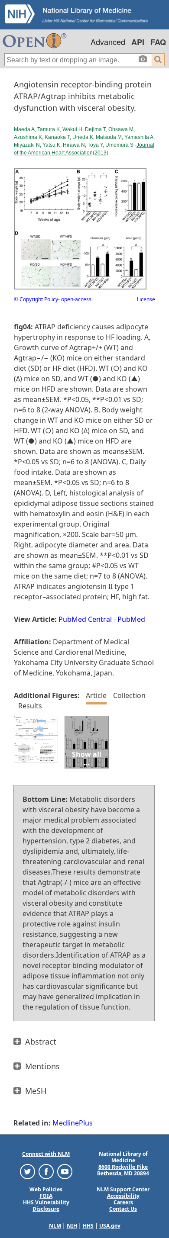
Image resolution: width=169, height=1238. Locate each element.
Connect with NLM (46, 1154)
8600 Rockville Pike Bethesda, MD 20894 (123, 1170)
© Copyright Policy (36, 299)
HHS (88, 1225)
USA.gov (109, 1225)
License (146, 299)
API (137, 42)
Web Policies (45, 1189)
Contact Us (123, 1208)
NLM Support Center (123, 1189)
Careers (123, 1202)
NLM (55, 1225)
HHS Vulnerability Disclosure (46, 1205)
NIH (72, 1225)
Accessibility (123, 1195)
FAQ (158, 42)
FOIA (45, 1195)
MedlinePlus (72, 1123)
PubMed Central (85, 619)
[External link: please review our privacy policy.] (27, 1171)
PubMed (131, 619)
